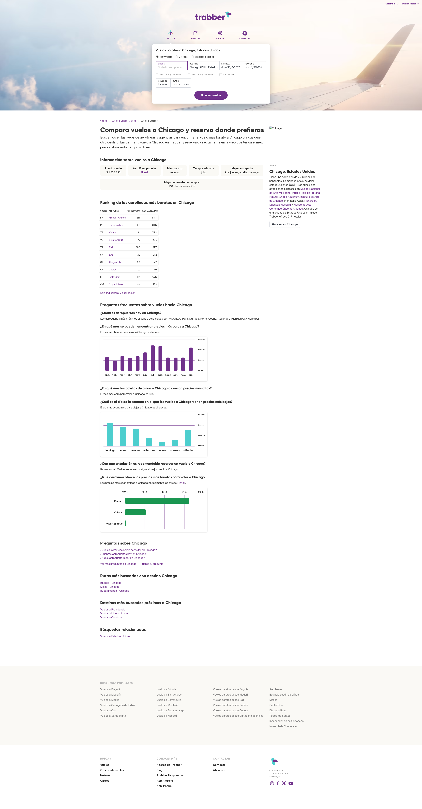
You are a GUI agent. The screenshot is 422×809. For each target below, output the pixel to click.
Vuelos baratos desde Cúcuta (230, 710)
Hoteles (105, 775)
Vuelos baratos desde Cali (228, 699)
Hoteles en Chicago (285, 224)
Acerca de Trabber (169, 764)
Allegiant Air (115, 262)
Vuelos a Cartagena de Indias (117, 705)
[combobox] (172, 65)
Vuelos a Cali (108, 710)
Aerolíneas (275, 689)
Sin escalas (228, 75)
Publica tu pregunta (151, 563)
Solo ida (183, 57)
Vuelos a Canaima (111, 617)
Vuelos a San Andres (169, 694)
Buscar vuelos (211, 95)
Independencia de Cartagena (286, 721)
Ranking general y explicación (118, 293)
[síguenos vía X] (283, 785)
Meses (273, 699)
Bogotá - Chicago (110, 582)
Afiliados (219, 770)
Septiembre (276, 705)
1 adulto (162, 84)
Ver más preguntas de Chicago (118, 563)
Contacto (219, 764)
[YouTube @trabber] (290, 785)
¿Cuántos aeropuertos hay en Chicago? (123, 554)
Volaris (112, 232)
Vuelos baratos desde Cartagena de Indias (238, 715)
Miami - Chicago (110, 586)
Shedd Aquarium (289, 196)
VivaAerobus (116, 239)
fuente (272, 165)
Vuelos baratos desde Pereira (230, 705)
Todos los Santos (279, 715)
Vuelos (104, 764)
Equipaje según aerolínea (284, 694)
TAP (111, 247)
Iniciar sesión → (410, 3)
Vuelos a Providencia (112, 609)
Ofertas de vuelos (112, 770)
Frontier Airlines (117, 217)
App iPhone (164, 786)
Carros (104, 780)
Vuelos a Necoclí (167, 715)
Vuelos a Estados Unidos (115, 636)
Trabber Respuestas (170, 775)
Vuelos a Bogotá (110, 689)
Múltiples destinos (204, 57)
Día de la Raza (277, 710)
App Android (165, 780)
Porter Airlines (116, 225)
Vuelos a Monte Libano (114, 613)
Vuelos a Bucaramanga (170, 710)
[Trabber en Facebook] (278, 785)
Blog (159, 770)
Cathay (113, 269)
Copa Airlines (116, 284)
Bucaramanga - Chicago (114, 590)
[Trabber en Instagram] (272, 785)
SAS (111, 254)
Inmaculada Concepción (283, 726)
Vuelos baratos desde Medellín (231, 694)
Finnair (145, 172)
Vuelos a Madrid (109, 699)
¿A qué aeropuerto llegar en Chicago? (122, 558)
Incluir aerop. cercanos (170, 75)
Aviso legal (274, 776)
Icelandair (114, 277)
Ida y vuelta (166, 57)
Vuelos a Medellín (110, 694)
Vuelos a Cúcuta (166, 689)
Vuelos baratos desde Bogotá (230, 689)
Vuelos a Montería (167, 705)
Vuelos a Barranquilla (169, 699)
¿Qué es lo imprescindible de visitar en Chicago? (128, 550)
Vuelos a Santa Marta (113, 715)
